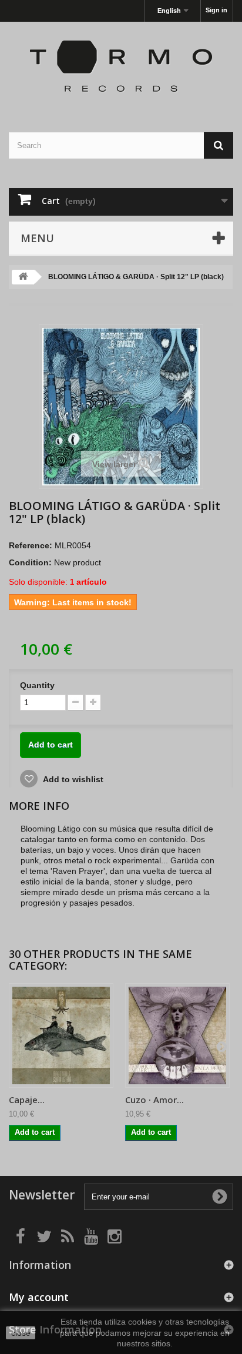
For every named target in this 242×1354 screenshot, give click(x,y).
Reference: (30, 545)
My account (39, 1297)
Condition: (30, 562)
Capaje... (27, 1099)
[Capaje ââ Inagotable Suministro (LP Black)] (61, 1035)
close (21, 1333)
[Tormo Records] (121, 67)
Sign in (216, 10)
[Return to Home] (23, 277)
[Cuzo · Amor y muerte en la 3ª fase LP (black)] (177, 1035)
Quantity (37, 685)
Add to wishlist (72, 779)
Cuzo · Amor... (154, 1099)
